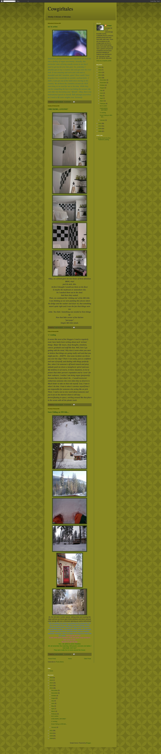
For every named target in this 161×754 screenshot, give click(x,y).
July (101, 90)
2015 (100, 70)
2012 (100, 77)
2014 (100, 72)
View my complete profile (103, 60)
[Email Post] (74, 101)
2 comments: (67, 654)
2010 (100, 126)
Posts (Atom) (60, 662)
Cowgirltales (60, 8)
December (103, 80)
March (102, 101)
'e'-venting (52, 334)
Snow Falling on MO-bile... (58, 412)
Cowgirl (109, 25)
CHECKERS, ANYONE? (58, 109)
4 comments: (67, 101)
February (103, 103)
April (101, 98)
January (102, 120)
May (101, 95)
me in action (52, 26)
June (101, 93)
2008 (100, 131)
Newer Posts (52, 658)
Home (70, 658)
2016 (100, 67)
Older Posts (87, 658)
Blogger (88, 743)
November (103, 82)
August (102, 88)
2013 (100, 75)
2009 (100, 128)
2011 (100, 123)
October (102, 85)
